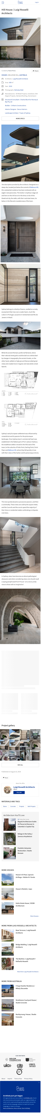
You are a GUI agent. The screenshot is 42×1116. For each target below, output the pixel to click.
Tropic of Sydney (24, 113)
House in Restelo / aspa (24, 889)
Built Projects (31, 806)
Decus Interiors (22, 109)
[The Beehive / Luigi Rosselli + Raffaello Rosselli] (8, 964)
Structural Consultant (12, 100)
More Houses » (34, 916)
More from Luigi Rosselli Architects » (28, 971)
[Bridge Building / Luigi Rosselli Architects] (8, 949)
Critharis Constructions (18, 105)
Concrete (13, 806)
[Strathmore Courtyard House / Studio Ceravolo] (8, 1005)
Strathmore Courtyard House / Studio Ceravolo (26, 1001)
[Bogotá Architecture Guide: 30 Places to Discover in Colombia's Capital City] (10, 824)
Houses (4, 75)
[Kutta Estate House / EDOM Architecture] (8, 908)
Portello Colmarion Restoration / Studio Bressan (25, 850)
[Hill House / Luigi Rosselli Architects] (14, 734)
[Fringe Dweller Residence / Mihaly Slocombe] (8, 991)
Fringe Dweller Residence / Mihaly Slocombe (25, 987)
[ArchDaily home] (20, 2)
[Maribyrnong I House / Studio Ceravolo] (8, 1019)
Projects (21, 806)
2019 (10, 86)
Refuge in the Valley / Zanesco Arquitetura (25, 835)
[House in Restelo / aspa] (8, 894)
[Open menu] (2, 2)
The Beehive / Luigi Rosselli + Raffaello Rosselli (26, 960)
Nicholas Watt (18, 90)
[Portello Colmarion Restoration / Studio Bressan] (10, 853)
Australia (23, 75)
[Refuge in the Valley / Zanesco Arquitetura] (10, 839)
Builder (7, 105)
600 (10, 82)
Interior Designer (10, 109)
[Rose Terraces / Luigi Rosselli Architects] (8, 935)
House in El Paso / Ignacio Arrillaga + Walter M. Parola (25, 876)
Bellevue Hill (34, 187)
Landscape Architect (11, 113)
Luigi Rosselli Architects (20, 79)
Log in (37, 2)
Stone (5, 806)
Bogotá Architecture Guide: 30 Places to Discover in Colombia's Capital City (27, 824)
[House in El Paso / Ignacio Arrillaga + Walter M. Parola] (8, 880)
